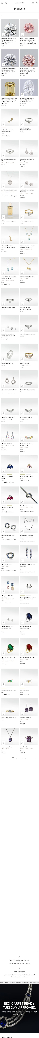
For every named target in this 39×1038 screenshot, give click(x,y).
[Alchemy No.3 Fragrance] (10, 210)
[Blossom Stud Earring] (29, 464)
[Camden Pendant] (10, 736)
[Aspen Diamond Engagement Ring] (29, 297)
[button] (6, 3)
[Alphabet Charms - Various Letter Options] (10, 235)
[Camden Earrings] (29, 707)
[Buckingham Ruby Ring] (29, 647)
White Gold (4, 474)
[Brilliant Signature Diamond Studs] (10, 616)
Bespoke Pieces (23, 977)
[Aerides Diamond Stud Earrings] (29, 179)
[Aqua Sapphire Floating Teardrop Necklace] (29, 235)
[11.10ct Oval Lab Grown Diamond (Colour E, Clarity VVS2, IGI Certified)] (29, 87)
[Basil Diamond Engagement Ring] (29, 352)
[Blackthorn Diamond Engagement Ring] (10, 406)
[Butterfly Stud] (29, 677)
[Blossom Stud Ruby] (10, 495)
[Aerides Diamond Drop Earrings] (29, 148)
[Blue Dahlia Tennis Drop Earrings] (29, 554)
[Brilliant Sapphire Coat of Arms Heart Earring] (29, 585)
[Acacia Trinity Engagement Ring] (29, 117)
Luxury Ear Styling (23, 975)
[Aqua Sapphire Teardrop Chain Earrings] (10, 266)
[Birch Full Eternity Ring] (29, 379)
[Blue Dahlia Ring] (10, 554)
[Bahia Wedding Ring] (10, 352)
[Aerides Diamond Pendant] (10, 179)
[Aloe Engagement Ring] (29, 210)
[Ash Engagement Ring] (10, 297)
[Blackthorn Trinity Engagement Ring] (29, 406)
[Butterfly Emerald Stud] (10, 677)
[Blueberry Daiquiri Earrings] (10, 585)
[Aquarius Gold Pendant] (29, 266)
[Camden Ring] (29, 736)
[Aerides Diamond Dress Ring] (10, 148)
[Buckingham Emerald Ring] (10, 647)
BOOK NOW (26, 963)
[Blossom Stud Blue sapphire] (10, 464)
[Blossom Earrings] (10, 433)
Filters (5, 15)
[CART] (36, 3)
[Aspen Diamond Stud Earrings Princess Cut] (10, 323)
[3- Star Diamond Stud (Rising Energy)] (10, 117)
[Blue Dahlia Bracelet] (29, 495)
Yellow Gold (9, 474)
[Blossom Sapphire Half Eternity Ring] (29, 433)
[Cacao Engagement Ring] (10, 707)
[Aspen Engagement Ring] (29, 323)
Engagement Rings (10, 975)
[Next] (32, 759)
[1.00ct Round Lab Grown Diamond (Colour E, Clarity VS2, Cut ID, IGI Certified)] (10, 28)
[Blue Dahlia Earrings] (10, 524)
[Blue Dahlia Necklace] (29, 524)
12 (25, 758)
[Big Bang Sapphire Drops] (10, 379)
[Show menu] (2, 3)
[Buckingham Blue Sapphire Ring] (29, 616)
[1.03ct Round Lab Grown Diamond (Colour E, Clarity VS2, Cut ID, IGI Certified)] (10, 58)
